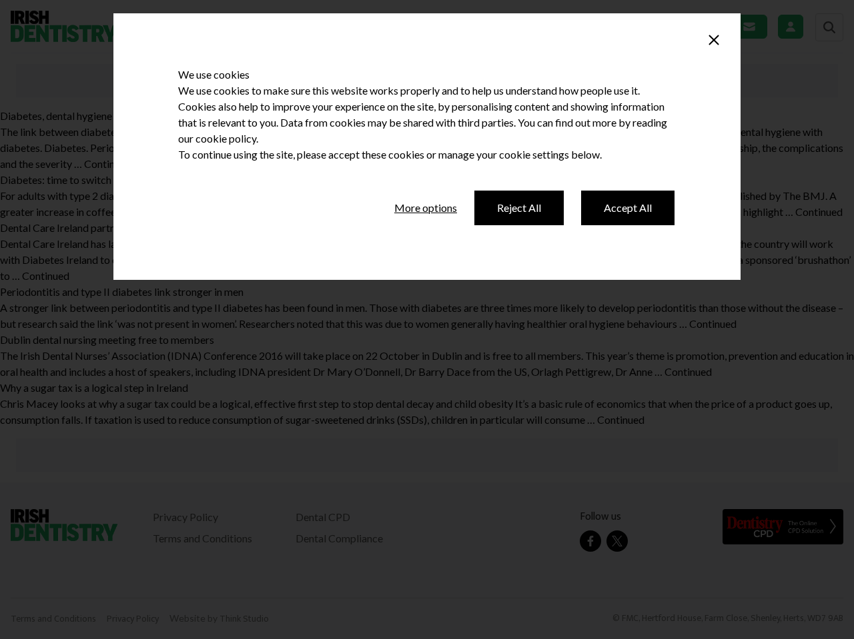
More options (425, 207)
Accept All (628, 207)
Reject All (519, 207)
